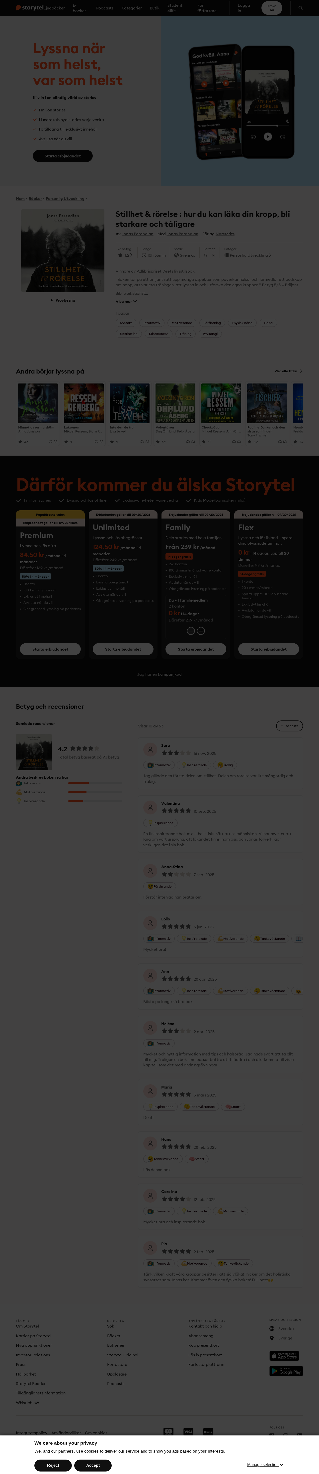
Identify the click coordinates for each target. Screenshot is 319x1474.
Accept (93, 1465)
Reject (53, 1465)
